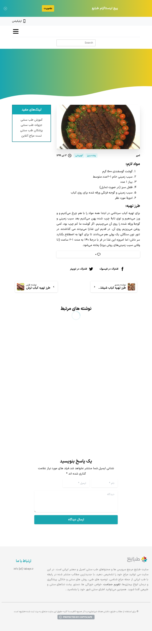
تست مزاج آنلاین (31, 136)
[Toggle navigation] (15, 31)
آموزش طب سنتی (31, 120)
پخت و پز (83, 75)
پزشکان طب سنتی (31, 130)
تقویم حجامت (111, 584)
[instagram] (132, 21)
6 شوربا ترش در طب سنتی (113, 380)
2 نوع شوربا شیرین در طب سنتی (46, 383)
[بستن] (5, 8)
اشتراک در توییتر (78, 269)
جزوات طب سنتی (31, 125)
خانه (96, 75)
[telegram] (126, 21)
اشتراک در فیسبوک (109, 269)
